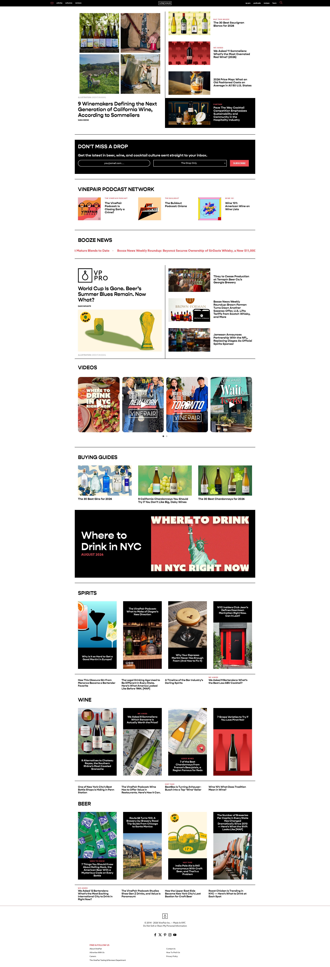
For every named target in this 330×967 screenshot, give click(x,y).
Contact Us (170, 949)
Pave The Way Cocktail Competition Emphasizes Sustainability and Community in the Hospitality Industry (230, 114)
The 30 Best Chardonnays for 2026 (221, 499)
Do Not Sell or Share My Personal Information (165, 925)
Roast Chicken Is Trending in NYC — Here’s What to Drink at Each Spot (227, 893)
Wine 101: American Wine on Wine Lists (237, 206)
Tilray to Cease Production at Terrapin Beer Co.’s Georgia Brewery (231, 279)
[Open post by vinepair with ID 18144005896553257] (231, 404)
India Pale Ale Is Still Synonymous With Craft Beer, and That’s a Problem (187, 870)
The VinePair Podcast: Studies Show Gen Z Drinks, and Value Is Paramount (141, 893)
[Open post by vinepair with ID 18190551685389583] (99, 404)
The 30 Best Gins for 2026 (95, 499)
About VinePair (96, 949)
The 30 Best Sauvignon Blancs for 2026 (228, 24)
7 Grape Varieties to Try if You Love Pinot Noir (232, 718)
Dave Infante (84, 306)
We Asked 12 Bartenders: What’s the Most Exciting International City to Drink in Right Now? (95, 895)
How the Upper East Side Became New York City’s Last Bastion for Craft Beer (183, 893)
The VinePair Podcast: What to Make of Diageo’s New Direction (142, 611)
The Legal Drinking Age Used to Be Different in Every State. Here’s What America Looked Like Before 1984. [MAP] (141, 684)
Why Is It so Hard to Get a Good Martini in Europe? (97, 658)
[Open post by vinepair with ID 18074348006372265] (187, 404)
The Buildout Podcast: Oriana (176, 204)
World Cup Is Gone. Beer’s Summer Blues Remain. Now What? (112, 294)
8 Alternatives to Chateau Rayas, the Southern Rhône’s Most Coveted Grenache (97, 765)
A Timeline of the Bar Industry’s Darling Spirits (184, 681)
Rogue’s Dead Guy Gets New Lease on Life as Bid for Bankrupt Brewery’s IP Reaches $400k (224, 250)
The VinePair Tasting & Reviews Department (108, 960)
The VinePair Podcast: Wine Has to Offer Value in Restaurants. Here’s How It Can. (141, 789)
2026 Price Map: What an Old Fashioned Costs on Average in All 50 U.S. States (232, 82)
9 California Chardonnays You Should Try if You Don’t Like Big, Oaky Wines (163, 500)
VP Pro (247, 3)
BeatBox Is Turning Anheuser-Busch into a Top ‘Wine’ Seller (183, 788)
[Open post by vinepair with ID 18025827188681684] (143, 404)
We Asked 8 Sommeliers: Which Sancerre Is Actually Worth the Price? (142, 719)
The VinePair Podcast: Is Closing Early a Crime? (115, 207)
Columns (68, 3)
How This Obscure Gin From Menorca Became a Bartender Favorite (96, 682)
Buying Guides (97, 457)
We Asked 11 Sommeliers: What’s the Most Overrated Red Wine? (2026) (231, 54)
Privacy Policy (172, 956)
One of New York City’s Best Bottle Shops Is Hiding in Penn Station (96, 789)
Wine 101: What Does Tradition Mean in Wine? (227, 788)
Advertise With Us (97, 953)
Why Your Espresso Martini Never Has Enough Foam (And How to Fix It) (187, 658)
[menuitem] (52, 3)
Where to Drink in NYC (111, 541)
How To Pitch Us (173, 953)
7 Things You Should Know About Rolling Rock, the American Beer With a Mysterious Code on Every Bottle (97, 870)
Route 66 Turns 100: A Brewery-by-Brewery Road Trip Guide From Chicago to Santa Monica (142, 822)
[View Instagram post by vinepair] (117, 429)
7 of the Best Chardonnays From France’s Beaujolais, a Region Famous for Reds (188, 766)
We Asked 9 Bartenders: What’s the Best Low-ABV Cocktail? (228, 681)
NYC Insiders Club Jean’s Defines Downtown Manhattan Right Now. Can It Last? (232, 611)
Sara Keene (83, 120)
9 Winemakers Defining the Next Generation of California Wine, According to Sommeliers (117, 109)
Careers (93, 956)
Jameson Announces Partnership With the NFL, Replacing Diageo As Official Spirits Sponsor (232, 339)
